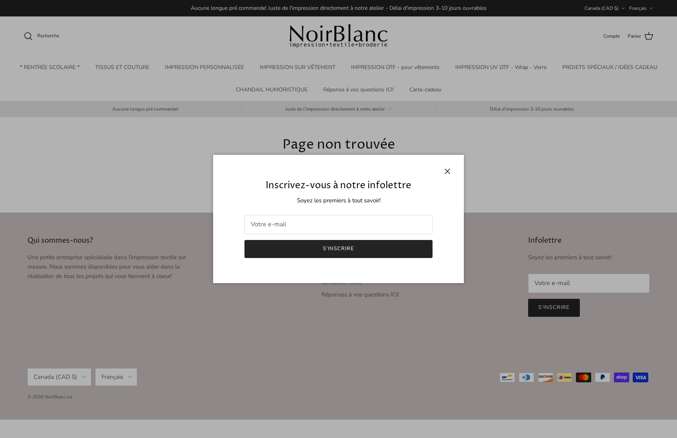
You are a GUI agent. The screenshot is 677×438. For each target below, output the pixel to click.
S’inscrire (338, 248)
